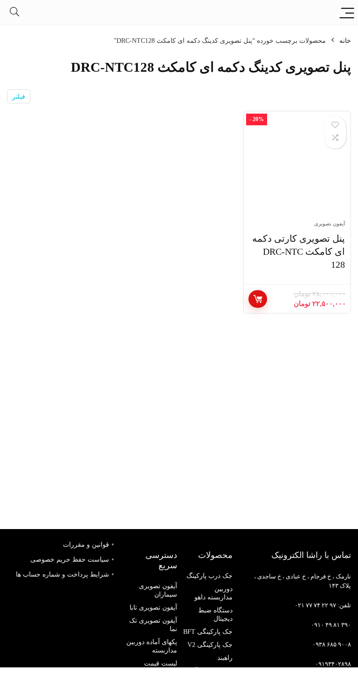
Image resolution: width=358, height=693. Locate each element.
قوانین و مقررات (86, 544)
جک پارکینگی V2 (210, 644)
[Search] (14, 12)
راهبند (225, 657)
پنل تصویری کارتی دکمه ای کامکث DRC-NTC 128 (298, 251)
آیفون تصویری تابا (153, 607)
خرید (257, 299)
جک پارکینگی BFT (208, 631)
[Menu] (347, 12)
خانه (345, 40)
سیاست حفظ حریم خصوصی (69, 559)
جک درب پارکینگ (209, 575)
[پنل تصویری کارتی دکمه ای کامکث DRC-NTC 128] (297, 170)
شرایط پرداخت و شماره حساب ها (62, 574)
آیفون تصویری (329, 223)
